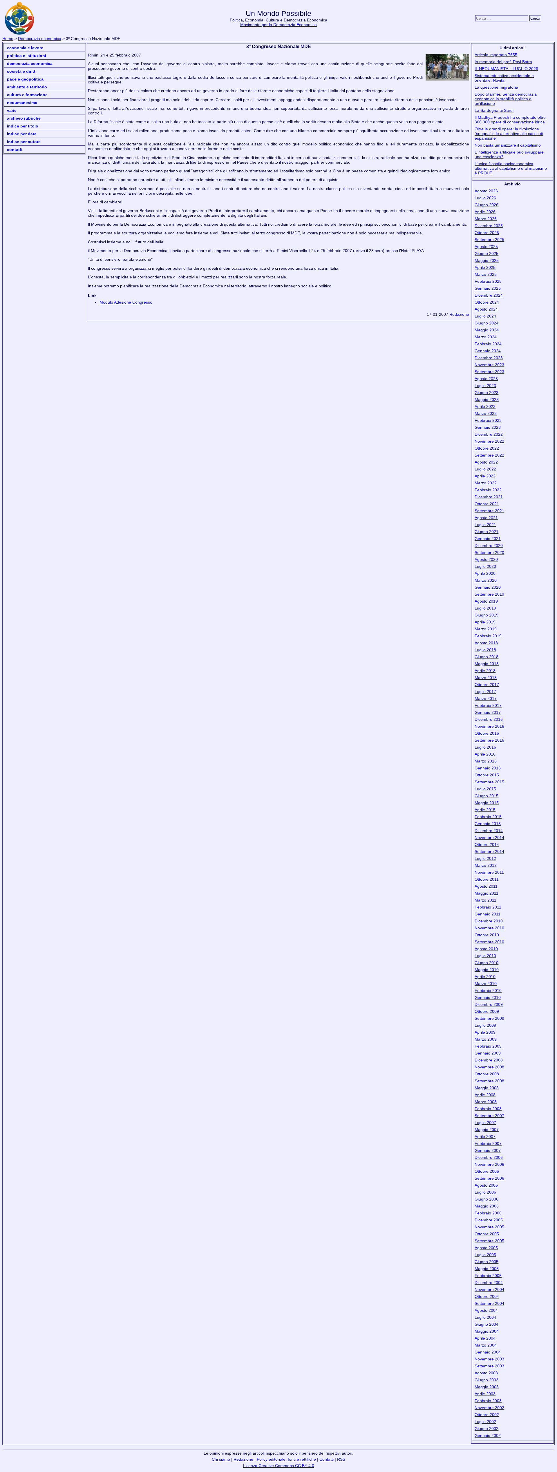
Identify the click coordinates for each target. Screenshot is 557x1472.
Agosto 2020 (486, 559)
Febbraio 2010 (488, 990)
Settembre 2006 (489, 1178)
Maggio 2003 (487, 1387)
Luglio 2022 (485, 469)
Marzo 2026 (486, 218)
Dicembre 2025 (489, 225)
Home (7, 38)
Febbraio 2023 (488, 420)
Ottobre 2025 (487, 232)
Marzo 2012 (486, 865)
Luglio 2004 (485, 1317)
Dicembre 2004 (489, 1282)
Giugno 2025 (486, 253)
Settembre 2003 (489, 1366)
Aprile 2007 (485, 1136)
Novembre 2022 (489, 441)
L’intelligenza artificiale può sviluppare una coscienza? (509, 154)
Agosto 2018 (486, 643)
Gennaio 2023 (488, 427)
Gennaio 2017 (488, 712)
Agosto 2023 (486, 378)
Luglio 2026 (485, 198)
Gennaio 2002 (488, 1435)
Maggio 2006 (487, 1206)
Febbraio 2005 (488, 1275)
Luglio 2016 (485, 747)
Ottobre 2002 (487, 1414)
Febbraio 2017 (488, 705)
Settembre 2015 (489, 782)
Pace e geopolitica (25, 79)
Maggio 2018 (487, 663)
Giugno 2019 (486, 615)
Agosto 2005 (486, 1247)
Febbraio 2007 (488, 1143)
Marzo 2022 (486, 483)
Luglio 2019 (485, 608)
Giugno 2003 (486, 1380)
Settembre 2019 (489, 594)
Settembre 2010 (489, 942)
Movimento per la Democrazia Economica (278, 24)
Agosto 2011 (486, 886)
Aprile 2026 (485, 211)
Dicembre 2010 (489, 921)
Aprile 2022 (485, 476)
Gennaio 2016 (488, 768)
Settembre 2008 (489, 1081)
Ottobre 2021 (487, 503)
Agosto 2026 (486, 191)
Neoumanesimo (22, 102)
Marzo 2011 (485, 900)
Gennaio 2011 (487, 914)
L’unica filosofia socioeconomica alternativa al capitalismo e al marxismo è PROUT (511, 168)
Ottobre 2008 (487, 1074)
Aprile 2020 (485, 573)
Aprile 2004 (485, 1338)
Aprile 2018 (485, 670)
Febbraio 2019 (488, 636)
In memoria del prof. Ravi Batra (503, 61)
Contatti (14, 149)
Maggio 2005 (487, 1268)
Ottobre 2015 (487, 775)
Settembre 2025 (489, 239)
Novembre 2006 (489, 1164)
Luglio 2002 (485, 1421)
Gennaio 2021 (488, 538)
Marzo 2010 (486, 983)
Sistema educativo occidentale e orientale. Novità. (504, 78)
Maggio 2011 (486, 893)
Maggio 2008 (487, 1088)
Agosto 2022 (486, 462)
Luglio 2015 (485, 789)
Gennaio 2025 (488, 288)
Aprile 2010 (485, 976)
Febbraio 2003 (488, 1400)
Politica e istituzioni (26, 55)
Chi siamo (221, 1459)
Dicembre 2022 (489, 434)
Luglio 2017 (485, 691)
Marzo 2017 (486, 698)
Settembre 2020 (489, 552)
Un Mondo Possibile (278, 13)
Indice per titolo (22, 126)
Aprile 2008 (485, 1094)
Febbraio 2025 (488, 281)
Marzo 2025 (486, 274)
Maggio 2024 (487, 330)
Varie (12, 110)
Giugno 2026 (486, 205)
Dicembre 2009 (489, 1004)
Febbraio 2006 (488, 1213)
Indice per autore (24, 141)
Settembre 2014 (489, 851)
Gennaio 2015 (488, 823)
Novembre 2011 (489, 872)
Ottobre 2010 (487, 935)
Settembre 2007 (489, 1115)
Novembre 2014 (489, 837)
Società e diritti (22, 71)
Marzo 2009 (486, 1039)
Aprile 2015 (485, 809)
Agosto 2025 (486, 246)
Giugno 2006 (486, 1199)
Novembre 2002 (489, 1407)
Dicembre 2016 (489, 719)
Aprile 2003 (485, 1393)
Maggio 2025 (487, 260)
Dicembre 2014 (489, 830)
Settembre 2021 (489, 510)
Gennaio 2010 (488, 997)
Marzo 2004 (486, 1345)
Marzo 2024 (486, 337)
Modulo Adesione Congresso (126, 302)
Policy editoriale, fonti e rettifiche (286, 1459)
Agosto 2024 (486, 309)
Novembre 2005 (489, 1227)
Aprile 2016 (485, 754)
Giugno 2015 (486, 796)
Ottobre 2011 (487, 879)
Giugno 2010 (486, 962)
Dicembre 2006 (489, 1157)
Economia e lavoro (25, 47)
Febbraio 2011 (488, 907)
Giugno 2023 (486, 392)
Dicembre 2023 (489, 357)
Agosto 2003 (486, 1373)
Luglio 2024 (485, 316)
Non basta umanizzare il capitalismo (508, 145)
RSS (341, 1459)
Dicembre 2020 (489, 545)
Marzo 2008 (486, 1101)
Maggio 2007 (487, 1129)
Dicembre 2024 (489, 295)
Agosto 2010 (486, 948)
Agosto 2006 (486, 1185)
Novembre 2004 (489, 1289)
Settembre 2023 (489, 371)
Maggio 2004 (487, 1331)
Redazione (459, 314)
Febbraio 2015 (488, 816)
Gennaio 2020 (488, 587)
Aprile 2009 (485, 1032)
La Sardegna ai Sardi (494, 110)
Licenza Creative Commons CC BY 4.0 (278, 1465)
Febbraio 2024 (488, 344)
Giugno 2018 (486, 656)
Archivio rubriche (24, 118)
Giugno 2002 (486, 1428)
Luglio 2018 (485, 649)
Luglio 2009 (485, 1025)
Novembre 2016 (489, 726)
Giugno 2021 (486, 531)
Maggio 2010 (487, 969)
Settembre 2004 (489, 1303)
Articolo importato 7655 (496, 54)
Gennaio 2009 (488, 1053)
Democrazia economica (39, 38)
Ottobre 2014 (487, 844)
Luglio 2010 (485, 955)
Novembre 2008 (489, 1067)
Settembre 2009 (489, 1018)
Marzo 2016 (486, 761)
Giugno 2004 (486, 1324)
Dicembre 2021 (489, 497)
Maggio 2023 (487, 399)
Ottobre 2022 (487, 448)
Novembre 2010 (489, 928)
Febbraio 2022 (488, 490)
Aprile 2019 (485, 622)
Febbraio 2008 (488, 1108)
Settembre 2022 (489, 455)
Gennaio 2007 (488, 1150)
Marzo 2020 (486, 580)
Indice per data (22, 134)
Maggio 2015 (487, 802)
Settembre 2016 (489, 740)
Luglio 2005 (485, 1254)
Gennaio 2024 (488, 351)
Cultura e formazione (27, 94)
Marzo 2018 (486, 677)
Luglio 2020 (485, 566)
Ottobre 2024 (487, 302)
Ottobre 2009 (487, 1011)
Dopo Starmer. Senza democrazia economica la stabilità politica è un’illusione (506, 99)
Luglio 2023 (485, 385)
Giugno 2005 (486, 1261)
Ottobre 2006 (487, 1171)
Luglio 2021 (485, 524)
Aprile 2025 (485, 267)
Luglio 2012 (485, 858)
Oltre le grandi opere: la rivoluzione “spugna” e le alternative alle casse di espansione (509, 134)
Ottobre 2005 (487, 1234)
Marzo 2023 (486, 413)
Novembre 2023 (489, 364)
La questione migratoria (496, 87)
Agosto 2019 (486, 601)
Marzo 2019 (486, 629)
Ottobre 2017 (487, 684)
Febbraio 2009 (488, 1046)
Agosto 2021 (486, 517)
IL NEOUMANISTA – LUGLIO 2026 (506, 68)
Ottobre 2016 (487, 733)
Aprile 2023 (485, 406)
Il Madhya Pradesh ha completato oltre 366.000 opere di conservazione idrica (510, 119)
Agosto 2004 (486, 1310)
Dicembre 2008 (489, 1060)
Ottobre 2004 (487, 1296)
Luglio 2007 (485, 1122)
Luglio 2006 (485, 1192)
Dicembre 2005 (489, 1220)
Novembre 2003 (489, 1359)
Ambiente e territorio (27, 87)
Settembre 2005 (489, 1240)
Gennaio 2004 (488, 1352)
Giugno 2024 (486, 323)
